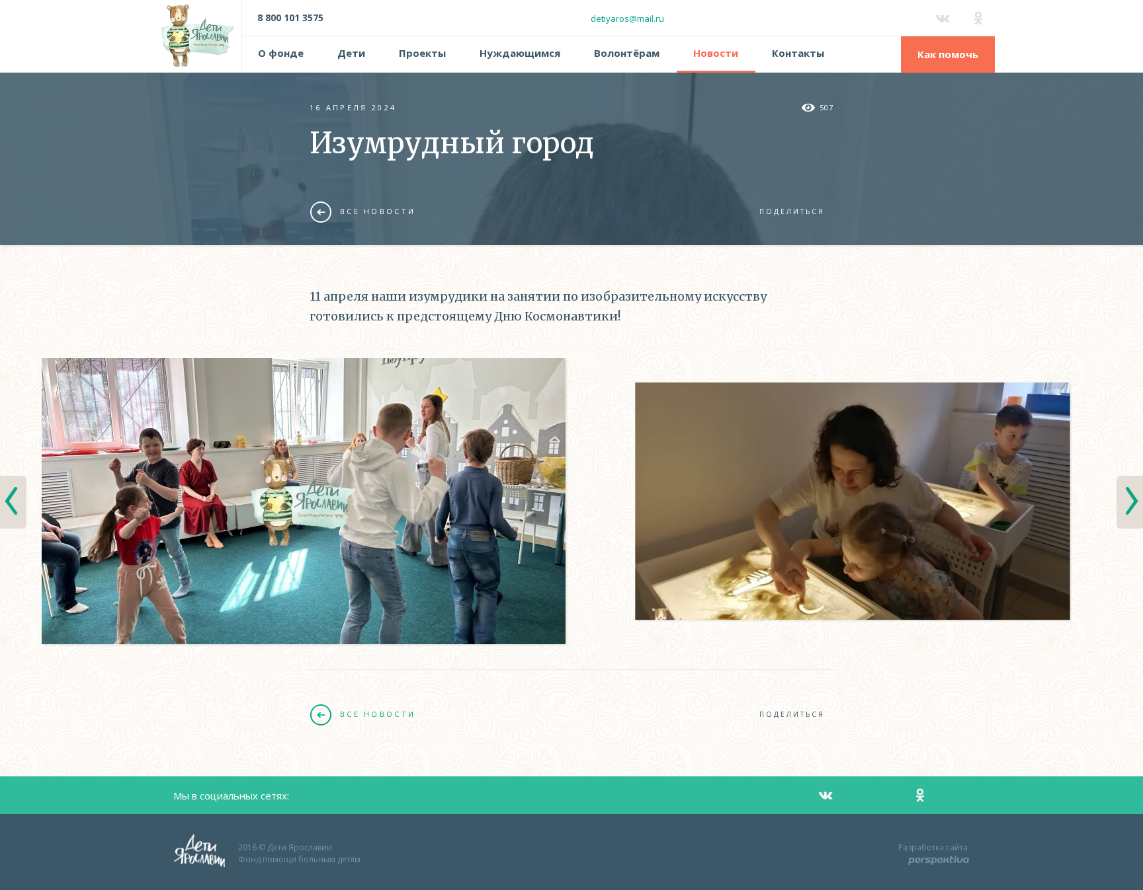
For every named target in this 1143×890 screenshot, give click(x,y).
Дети (351, 52)
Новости (715, 52)
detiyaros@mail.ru (627, 18)
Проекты (422, 52)
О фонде (281, 52)
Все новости (377, 211)
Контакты (798, 52)
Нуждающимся (520, 52)
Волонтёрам (626, 52)
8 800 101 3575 (290, 17)
